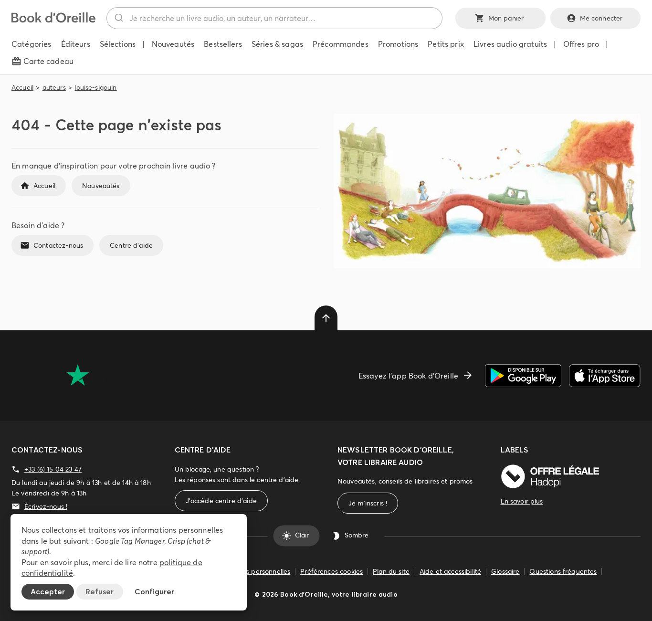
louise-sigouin (95, 87)
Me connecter (601, 18)
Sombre (356, 535)
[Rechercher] (118, 18)
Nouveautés (101, 185)
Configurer (154, 591)
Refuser (99, 591)
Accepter (48, 591)
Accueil (22, 87)
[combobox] (274, 18)
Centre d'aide (131, 245)
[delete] (326, 317)
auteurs (54, 87)
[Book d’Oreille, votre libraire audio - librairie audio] (53, 20)
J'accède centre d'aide (221, 500)
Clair (302, 535)
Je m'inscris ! (367, 503)
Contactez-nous (58, 245)
